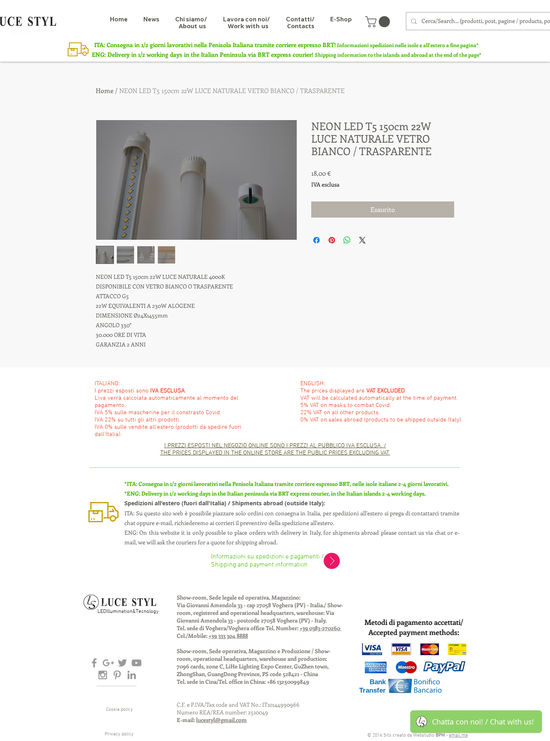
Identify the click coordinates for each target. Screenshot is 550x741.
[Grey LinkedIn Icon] (132, 675)
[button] (379, 21)
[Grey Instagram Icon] (103, 675)
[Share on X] (362, 240)
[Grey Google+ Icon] (108, 663)
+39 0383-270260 (320, 628)
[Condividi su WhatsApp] (347, 240)
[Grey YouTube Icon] (136, 663)
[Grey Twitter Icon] (122, 663)
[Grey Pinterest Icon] (117, 675)
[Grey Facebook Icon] (94, 663)
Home (105, 90)
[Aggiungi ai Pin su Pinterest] (332, 240)
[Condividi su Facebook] (316, 240)
